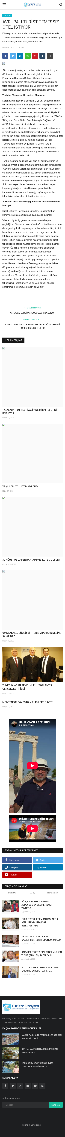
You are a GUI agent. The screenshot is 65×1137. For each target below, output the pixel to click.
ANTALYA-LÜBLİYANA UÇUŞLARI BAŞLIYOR (32, 312)
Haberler (7, 15)
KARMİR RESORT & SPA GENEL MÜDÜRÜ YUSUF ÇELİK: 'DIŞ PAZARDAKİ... (41, 954)
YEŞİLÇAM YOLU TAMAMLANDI (20, 486)
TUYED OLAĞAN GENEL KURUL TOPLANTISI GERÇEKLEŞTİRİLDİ (27, 687)
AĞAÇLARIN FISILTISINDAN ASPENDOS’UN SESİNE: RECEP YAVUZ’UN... (36, 904)
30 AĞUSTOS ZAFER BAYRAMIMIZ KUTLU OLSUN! (31, 559)
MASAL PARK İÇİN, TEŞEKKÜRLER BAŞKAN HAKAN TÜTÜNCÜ (41, 1037)
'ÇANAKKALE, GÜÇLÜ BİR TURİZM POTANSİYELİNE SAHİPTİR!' (31, 634)
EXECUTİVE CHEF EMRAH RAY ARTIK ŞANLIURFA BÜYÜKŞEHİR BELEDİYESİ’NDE (39, 922)
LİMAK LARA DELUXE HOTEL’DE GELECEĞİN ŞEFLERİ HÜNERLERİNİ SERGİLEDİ (32, 326)
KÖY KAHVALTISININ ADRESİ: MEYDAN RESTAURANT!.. (39, 1051)
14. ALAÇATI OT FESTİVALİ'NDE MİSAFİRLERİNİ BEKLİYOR (29, 411)
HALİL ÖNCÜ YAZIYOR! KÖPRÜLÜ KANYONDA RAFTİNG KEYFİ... (37, 1065)
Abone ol (55, 1104)
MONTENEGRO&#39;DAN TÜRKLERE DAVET (27, 702)
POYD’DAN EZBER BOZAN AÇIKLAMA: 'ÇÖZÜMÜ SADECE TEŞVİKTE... (40, 969)
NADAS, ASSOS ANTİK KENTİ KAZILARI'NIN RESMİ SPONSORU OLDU (41, 938)
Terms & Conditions (31, 1124)
